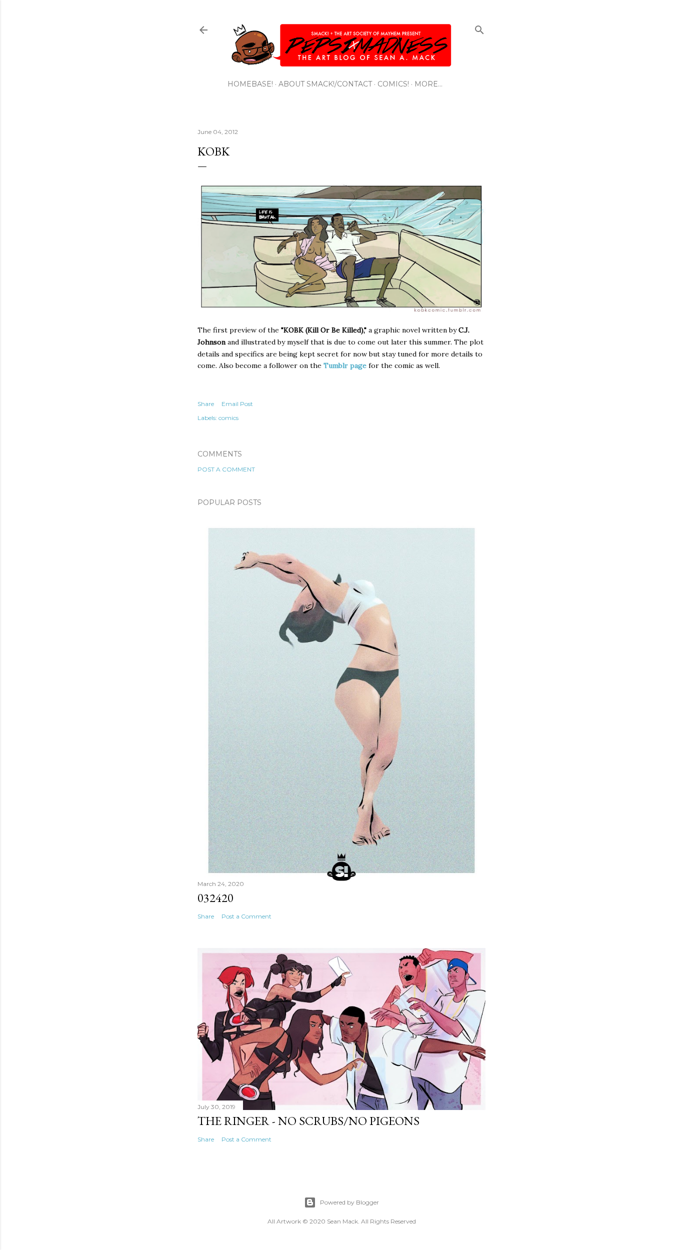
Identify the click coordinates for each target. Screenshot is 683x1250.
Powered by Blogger (349, 1202)
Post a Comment (226, 469)
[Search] (480, 28)
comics (228, 418)
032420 (216, 898)
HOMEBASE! (250, 84)
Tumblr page (345, 365)
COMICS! (393, 84)
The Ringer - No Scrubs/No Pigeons (309, 1120)
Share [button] (206, 404)
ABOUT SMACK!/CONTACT (325, 84)
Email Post (237, 404)
